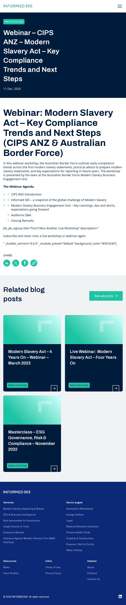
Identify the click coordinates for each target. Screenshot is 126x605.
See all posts (104, 296)
